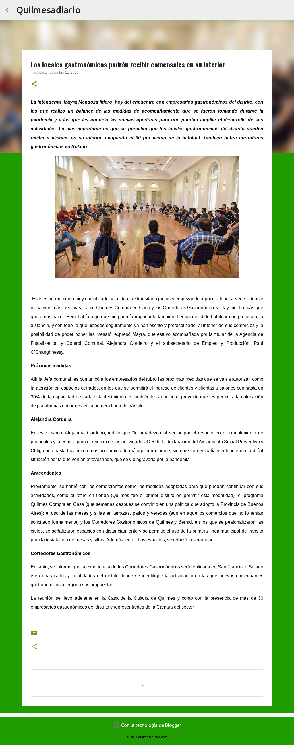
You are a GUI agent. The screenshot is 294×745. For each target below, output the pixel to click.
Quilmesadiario (48, 10)
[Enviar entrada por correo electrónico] (34, 635)
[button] (34, 84)
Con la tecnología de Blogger (150, 725)
